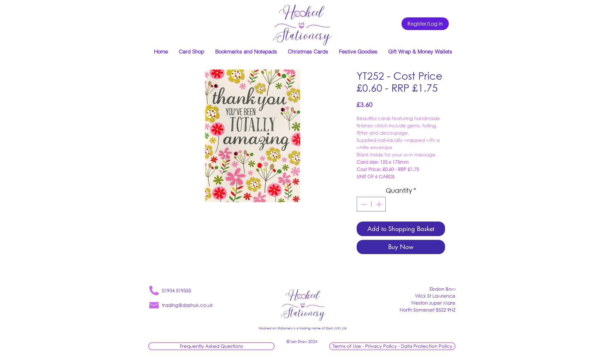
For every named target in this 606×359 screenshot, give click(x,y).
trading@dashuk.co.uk (187, 305)
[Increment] (379, 204)
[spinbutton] (371, 204)
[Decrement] (363, 204)
